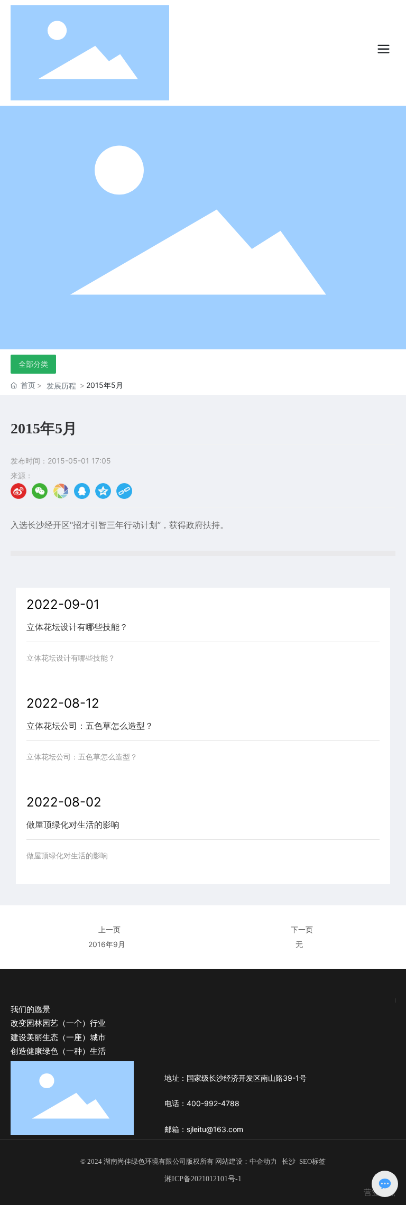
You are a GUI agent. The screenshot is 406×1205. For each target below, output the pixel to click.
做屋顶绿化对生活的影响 (72, 824)
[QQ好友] (82, 491)
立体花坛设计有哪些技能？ (77, 627)
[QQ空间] (103, 491)
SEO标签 (312, 1161)
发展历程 (61, 385)
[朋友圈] (61, 491)
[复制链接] (124, 491)
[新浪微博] (18, 491)
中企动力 (263, 1161)
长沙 (289, 1161)
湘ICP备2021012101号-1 (203, 1179)
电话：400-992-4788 (201, 1103)
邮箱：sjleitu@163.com (203, 1129)
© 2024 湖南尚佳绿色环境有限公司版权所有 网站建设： (165, 1161)
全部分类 (33, 364)
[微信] (40, 491)
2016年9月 (106, 944)
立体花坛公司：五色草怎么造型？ (89, 725)
